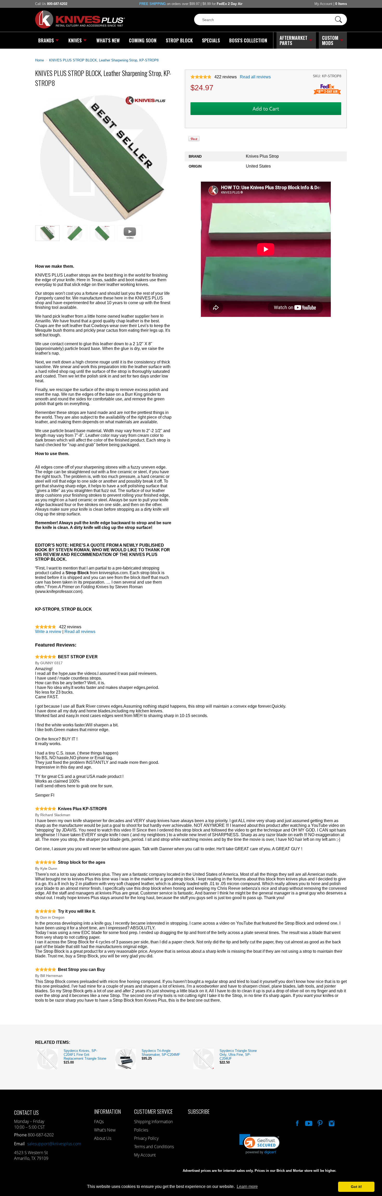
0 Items (341, 4)
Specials (211, 40)
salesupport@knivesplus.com (54, 1144)
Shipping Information (153, 1121)
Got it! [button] (356, 1187)
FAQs (99, 1121)
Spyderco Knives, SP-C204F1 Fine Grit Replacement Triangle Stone (85, 1054)
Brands (46, 40)
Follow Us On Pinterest (319, 1122)
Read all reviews (255, 77)
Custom (330, 40)
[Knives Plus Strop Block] (103, 220)
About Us (102, 1138)
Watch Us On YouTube (308, 1122)
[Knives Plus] (80, 27)
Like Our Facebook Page (297, 1122)
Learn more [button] (247, 1186)
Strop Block (179, 40)
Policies (141, 1130)
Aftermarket (293, 40)
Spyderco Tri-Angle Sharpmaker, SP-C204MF (161, 1053)
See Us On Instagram (331, 1122)
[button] (381, 1194)
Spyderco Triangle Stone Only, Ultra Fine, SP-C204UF (238, 1054)
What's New (108, 40)
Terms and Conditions (154, 1146)
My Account (323, 4)
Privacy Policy (146, 1138)
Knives (75, 40)
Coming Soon (142, 40)
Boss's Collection (248, 40)
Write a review (48, 631)
